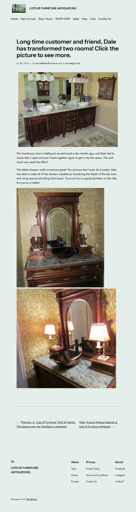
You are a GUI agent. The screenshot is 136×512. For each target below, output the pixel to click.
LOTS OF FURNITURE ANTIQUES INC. (53, 8)
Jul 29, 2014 (23, 63)
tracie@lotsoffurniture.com (49, 63)
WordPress (31, 499)
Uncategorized (72, 63)
